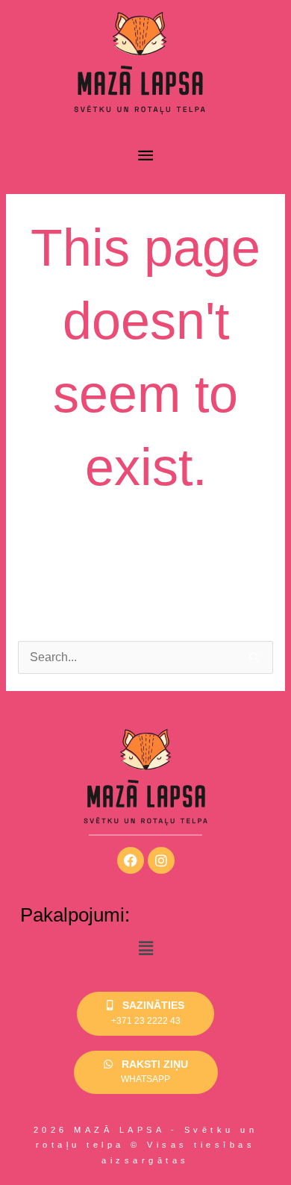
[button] (145, 949)
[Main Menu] (145, 155)
